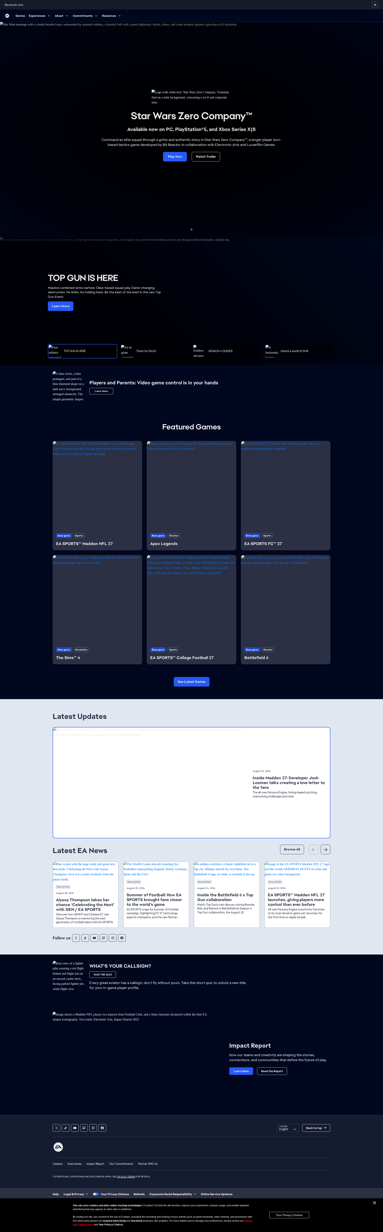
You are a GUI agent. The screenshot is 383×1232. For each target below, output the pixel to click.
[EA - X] (76, 938)
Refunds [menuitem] (139, 1194)
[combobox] (288, 1128)
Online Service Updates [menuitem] (216, 1194)
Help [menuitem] (56, 1194)
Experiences (37, 16)
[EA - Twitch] (103, 938)
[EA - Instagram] (112, 938)
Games (20, 16)
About (59, 16)
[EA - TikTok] (85, 938)
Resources (109, 16)
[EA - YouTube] (94, 938)
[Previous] (313, 849)
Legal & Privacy (74, 1194)
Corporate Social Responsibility (170, 1194)
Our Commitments (121, 1164)
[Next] (325, 849)
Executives (75, 1164)
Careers (58, 1164)
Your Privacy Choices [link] (115, 1194)
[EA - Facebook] (122, 938)
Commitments (83, 16)
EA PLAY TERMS (126, 1176)
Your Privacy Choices (289, 1215)
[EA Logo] (7, 15)
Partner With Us (148, 1164)
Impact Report (95, 1164)
